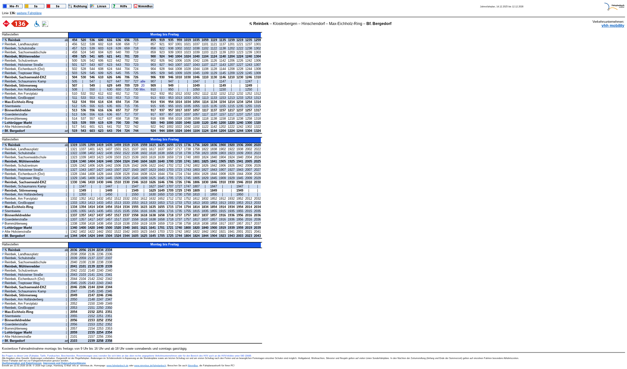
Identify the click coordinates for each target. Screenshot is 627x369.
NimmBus (193, 365)
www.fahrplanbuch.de (117, 365)
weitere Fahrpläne (29, 13)
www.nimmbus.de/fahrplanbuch (150, 365)
